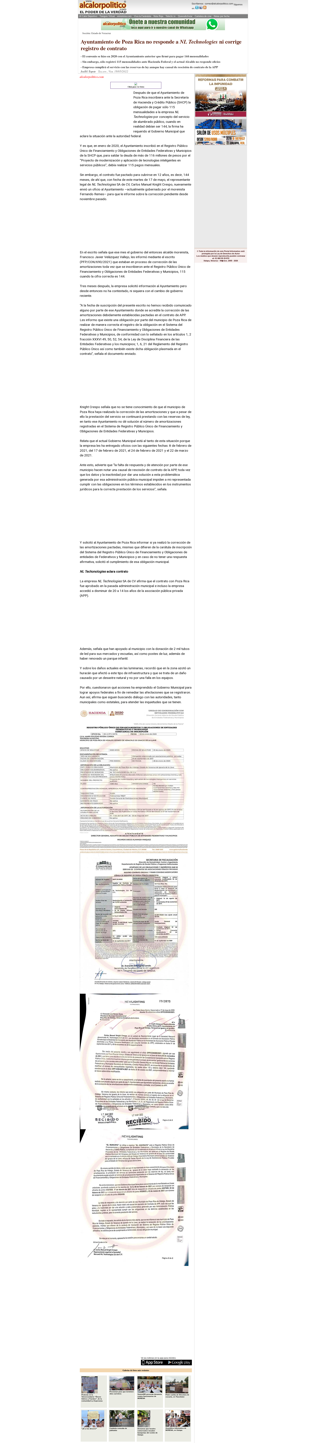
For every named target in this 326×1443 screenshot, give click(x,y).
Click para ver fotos (136, 86)
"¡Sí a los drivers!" (89, 1429)
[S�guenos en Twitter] (197, 7)
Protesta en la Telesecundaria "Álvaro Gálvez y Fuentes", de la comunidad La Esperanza (92, 1398)
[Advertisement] (105, 111)
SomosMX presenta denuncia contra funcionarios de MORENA (150, 1396)
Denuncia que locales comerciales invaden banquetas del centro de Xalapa (148, 1432)
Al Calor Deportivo (88, 16)
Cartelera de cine (203, 16)
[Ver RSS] (204, 7)
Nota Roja (158, 16)
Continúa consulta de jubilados (118, 1429)
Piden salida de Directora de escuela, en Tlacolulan (177, 1396)
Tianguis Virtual (107, 16)
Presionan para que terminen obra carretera (122, 1393)
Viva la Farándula (142, 16)
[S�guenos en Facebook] (200, 7)
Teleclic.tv (171, 16)
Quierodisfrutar (185, 16)
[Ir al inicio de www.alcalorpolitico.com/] (102, 13)
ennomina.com (124, 16)
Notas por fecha (221, 16)
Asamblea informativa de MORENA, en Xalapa (176, 1429)
